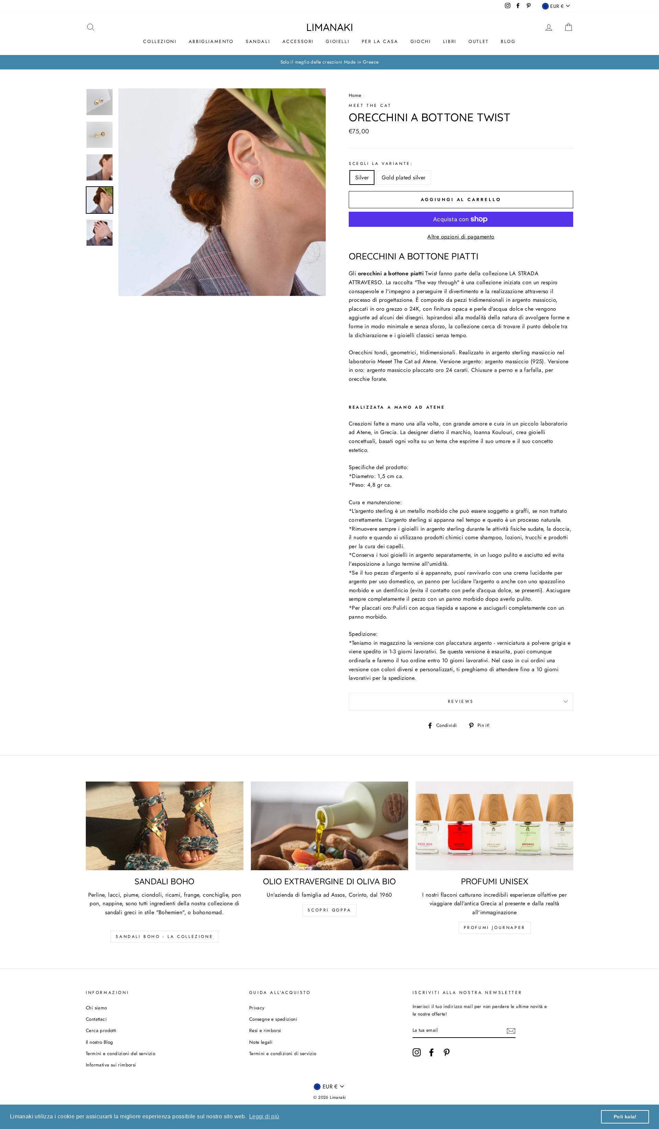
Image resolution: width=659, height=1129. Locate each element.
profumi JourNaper (494, 928)
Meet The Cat (370, 105)
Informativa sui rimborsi (111, 1064)
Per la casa (380, 41)
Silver (362, 177)
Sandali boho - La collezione (164, 936)
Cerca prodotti (101, 1030)
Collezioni (159, 41)
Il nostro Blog (99, 1042)
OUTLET (479, 41)
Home (355, 95)
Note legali (261, 1042)
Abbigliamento (211, 41)
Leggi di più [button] (264, 1116)
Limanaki (329, 27)
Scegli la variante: (381, 164)
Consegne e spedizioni (273, 1019)
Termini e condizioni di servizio (282, 1053)
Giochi (421, 41)
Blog (508, 41)
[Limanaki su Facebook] (431, 1052)
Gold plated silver (403, 177)
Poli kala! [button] (625, 1116)
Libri (449, 41)
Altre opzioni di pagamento (460, 237)
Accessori (298, 41)
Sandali (258, 41)
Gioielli (337, 41)
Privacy (257, 1007)
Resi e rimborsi (265, 1030)
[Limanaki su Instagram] (417, 1052)
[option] (329, 62)
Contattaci (96, 1019)
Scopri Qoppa (329, 910)
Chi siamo (96, 1007)
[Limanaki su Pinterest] (446, 1052)
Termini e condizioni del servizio (120, 1053)
